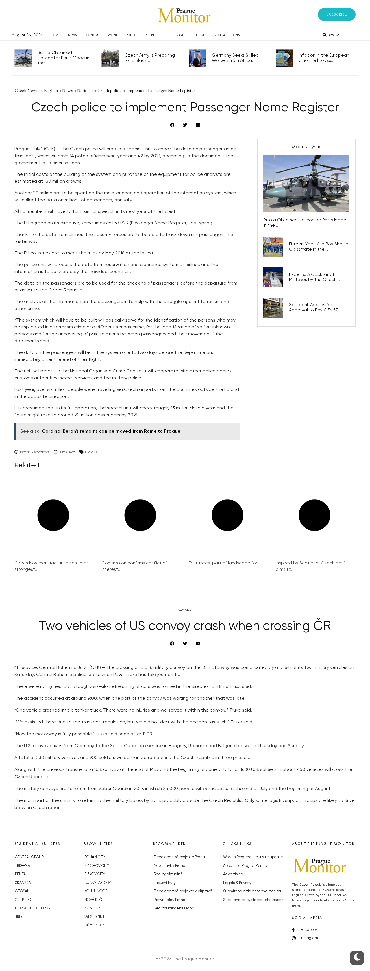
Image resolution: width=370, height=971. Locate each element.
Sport (150, 35)
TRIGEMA (22, 866)
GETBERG (23, 900)
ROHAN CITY (94, 857)
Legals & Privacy (237, 883)
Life (164, 35)
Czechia (219, 35)
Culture (199, 35)
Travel (180, 35)
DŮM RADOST (95, 925)
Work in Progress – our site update (253, 857)
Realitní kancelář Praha (174, 908)
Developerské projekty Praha (179, 857)
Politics (132, 35)
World (113, 35)
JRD (18, 917)
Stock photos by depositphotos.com (253, 900)
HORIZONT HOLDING (32, 908)
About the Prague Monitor (245, 866)
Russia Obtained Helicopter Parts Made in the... (63, 58)
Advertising (233, 874)
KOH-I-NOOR (95, 891)
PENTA (20, 874)
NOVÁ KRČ (93, 900)
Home (55, 35)
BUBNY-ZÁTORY (97, 883)
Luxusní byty (165, 883)
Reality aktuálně (168, 874)
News (72, 35)
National (92, 452)
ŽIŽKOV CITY (94, 874)
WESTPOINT (94, 917)
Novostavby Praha (169, 866)
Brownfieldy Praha (169, 900)
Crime (237, 35)
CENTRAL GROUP (29, 857)
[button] (337, 14)
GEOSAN (22, 891)
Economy (92, 35)
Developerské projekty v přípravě (183, 891)
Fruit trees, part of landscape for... (224, 563)
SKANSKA (23, 883)
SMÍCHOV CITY (96, 866)
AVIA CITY (92, 908)
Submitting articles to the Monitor (252, 891)
